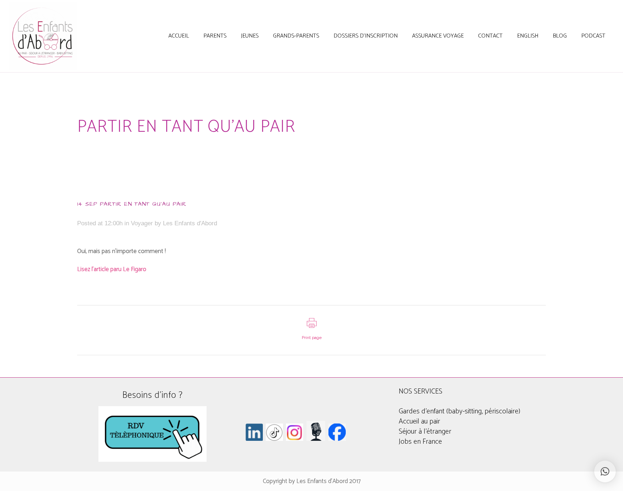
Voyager (142, 223)
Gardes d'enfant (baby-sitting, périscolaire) (459, 411)
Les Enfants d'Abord (190, 223)
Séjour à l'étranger (425, 432)
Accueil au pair (419, 421)
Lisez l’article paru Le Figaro (111, 269)
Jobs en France (420, 442)
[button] (605, 471)
